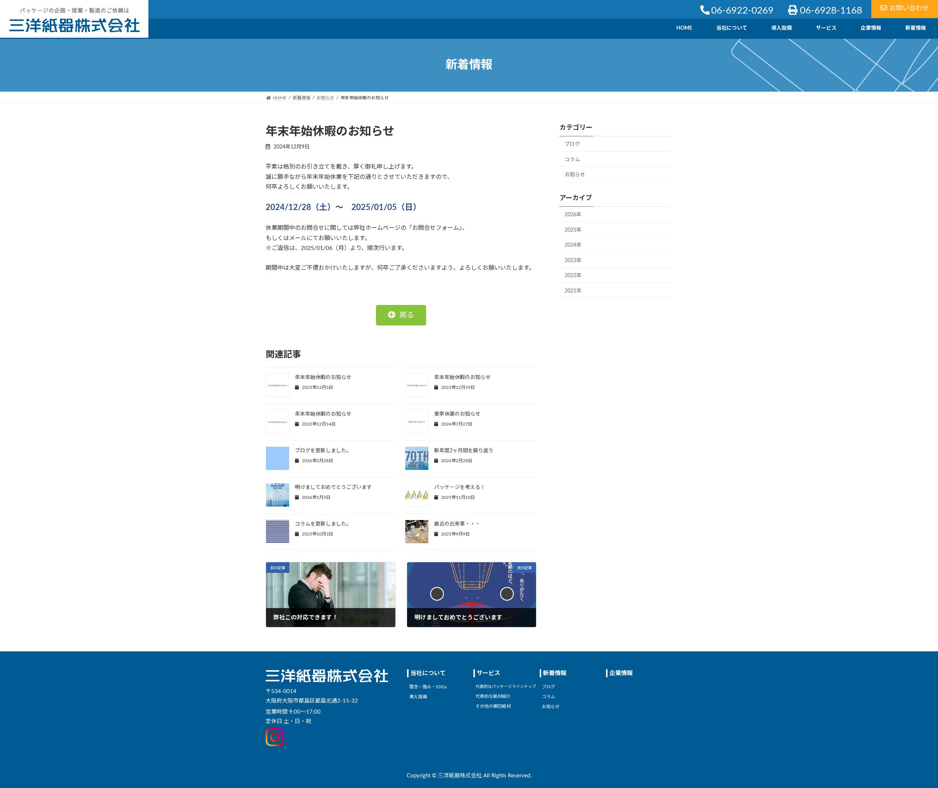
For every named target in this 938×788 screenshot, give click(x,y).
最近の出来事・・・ (457, 524)
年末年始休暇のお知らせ (323, 377)
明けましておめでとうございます (333, 487)
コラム (572, 159)
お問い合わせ (909, 8)
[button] (401, 315)
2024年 (573, 245)
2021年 (573, 291)
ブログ (572, 144)
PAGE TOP (910, 758)
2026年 (573, 214)
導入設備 (418, 697)
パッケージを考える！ (459, 487)
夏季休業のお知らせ (457, 414)
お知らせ (575, 174)
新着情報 (554, 673)
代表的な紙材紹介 (493, 696)
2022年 (573, 275)
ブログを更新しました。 (323, 450)
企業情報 (621, 673)
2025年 (573, 229)
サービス (488, 673)
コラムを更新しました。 (323, 524)
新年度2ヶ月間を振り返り (464, 450)
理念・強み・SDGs (428, 687)
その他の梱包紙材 (493, 706)
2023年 (573, 260)
